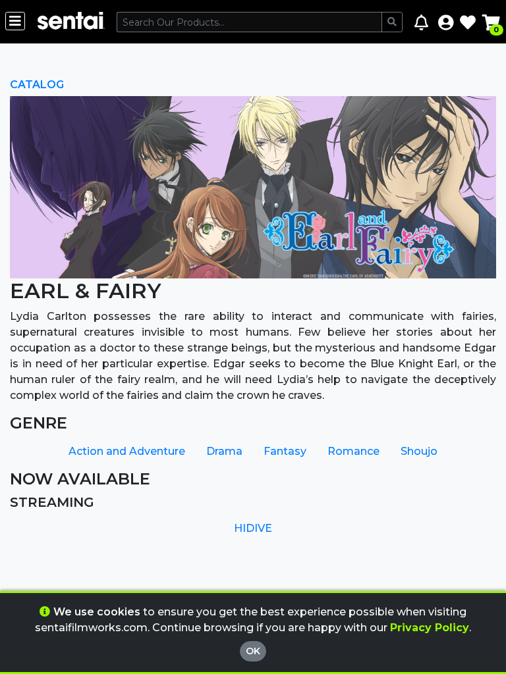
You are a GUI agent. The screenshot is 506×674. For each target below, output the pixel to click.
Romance (353, 451)
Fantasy (285, 451)
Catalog (37, 84)
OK (253, 651)
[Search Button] (392, 22)
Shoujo (419, 451)
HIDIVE (253, 528)
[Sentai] (71, 22)
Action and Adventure (127, 451)
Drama (224, 451)
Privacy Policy (429, 627)
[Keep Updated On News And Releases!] (423, 22)
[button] (445, 22)
